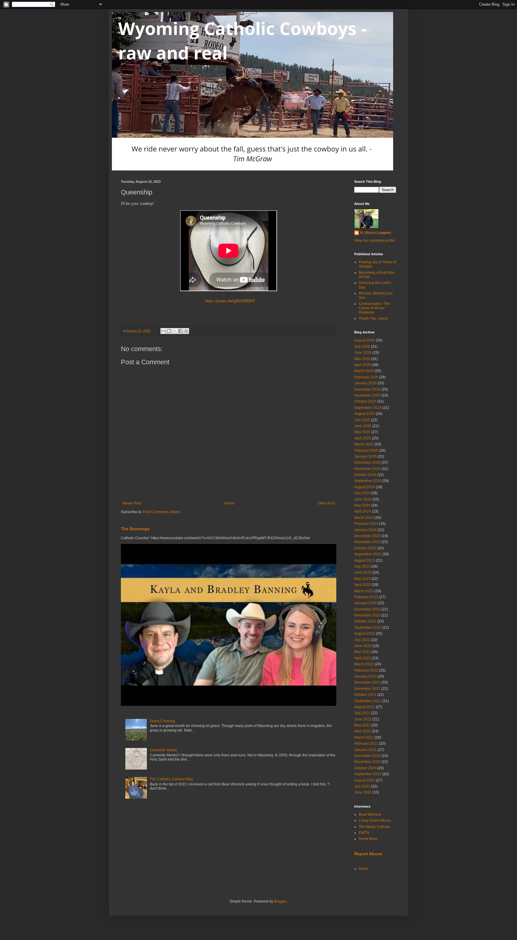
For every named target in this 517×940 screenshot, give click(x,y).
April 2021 (362, 731)
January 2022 (365, 676)
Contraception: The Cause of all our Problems (374, 308)
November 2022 (367, 615)
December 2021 (367, 682)
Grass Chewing (162, 721)
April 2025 (362, 438)
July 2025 (362, 420)
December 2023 (367, 536)
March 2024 (364, 518)
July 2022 (362, 640)
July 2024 (362, 493)
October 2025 (365, 401)
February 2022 (366, 670)
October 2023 (365, 548)
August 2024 (364, 487)
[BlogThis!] (169, 331)
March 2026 (364, 371)
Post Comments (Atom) (161, 512)
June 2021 (363, 719)
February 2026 (366, 377)
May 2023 (362, 579)
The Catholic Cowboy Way (171, 779)
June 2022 (363, 646)
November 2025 (367, 395)
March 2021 (364, 737)
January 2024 (365, 530)
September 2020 (367, 774)
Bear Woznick (370, 814)
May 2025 (362, 432)
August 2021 (364, 707)
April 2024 (362, 511)
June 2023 (363, 572)
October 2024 (365, 475)
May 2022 (362, 652)
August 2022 (364, 633)
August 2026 (364, 340)
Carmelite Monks (163, 750)
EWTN (364, 833)
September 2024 (367, 481)
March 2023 (364, 591)
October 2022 (365, 621)
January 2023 (365, 603)
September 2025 (367, 408)
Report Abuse (368, 853)
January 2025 (365, 456)
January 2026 (365, 383)
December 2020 (367, 756)
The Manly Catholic (374, 827)
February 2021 (366, 743)
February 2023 (366, 597)
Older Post (326, 503)
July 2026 (362, 346)
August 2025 (364, 414)
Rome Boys (368, 839)
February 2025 (366, 450)
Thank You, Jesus (373, 318)
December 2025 (367, 389)
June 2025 (363, 426)
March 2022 (364, 664)
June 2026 (363, 352)
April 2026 (362, 365)
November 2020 (367, 762)
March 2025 (364, 444)
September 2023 (367, 554)
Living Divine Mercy (375, 820)
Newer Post (131, 503)
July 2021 (362, 713)
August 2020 (364, 780)
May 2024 (362, 505)
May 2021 (362, 725)
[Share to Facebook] (180, 331)
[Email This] (163, 331)
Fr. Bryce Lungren (375, 233)
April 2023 (362, 585)
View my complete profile (374, 240)
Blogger (280, 901)
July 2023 (362, 566)
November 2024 (367, 469)
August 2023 (364, 560)
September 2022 (367, 627)
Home (230, 503)
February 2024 (366, 524)
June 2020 (363, 792)
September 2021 (367, 701)
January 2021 (365, 750)
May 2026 (362, 359)
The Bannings (135, 528)
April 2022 (362, 658)
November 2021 (367, 689)
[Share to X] (175, 331)
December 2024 (367, 462)
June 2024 (363, 499)
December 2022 (367, 609)
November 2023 (367, 542)
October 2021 (365, 695)
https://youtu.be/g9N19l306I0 (229, 301)
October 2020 (365, 768)
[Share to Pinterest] (186, 331)
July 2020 (362, 786)
